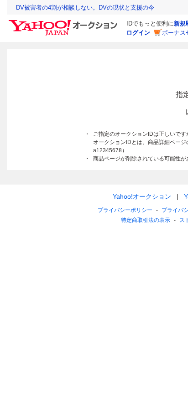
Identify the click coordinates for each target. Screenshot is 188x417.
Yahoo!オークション (142, 196)
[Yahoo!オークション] (64, 22)
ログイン (138, 32)
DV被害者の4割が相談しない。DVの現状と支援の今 (85, 7)
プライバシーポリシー (125, 210)
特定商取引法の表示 (145, 220)
